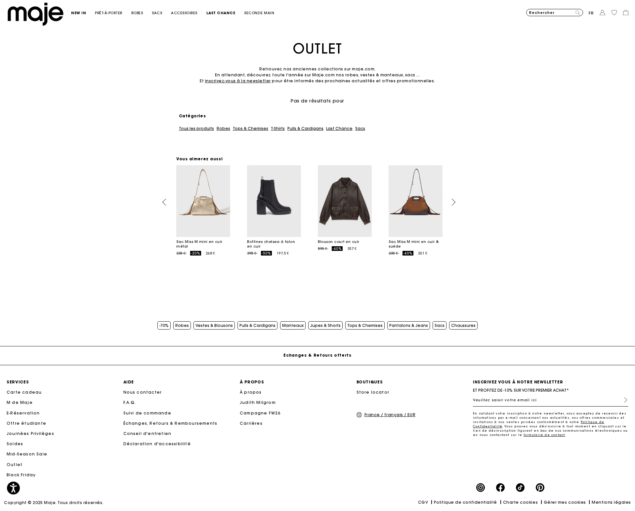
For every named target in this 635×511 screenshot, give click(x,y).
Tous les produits (196, 129)
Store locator (373, 392)
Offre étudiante (26, 423)
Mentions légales (611, 502)
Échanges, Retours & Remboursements (170, 423)
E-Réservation (23, 413)
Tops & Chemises (250, 129)
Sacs (360, 129)
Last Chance (339, 129)
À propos (251, 392)
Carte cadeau (24, 392)
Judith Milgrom (258, 402)
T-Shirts (278, 129)
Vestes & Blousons (214, 326)
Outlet (14, 464)
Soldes (15, 443)
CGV (423, 502)
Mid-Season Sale (27, 454)
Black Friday (21, 474)
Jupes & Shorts (325, 326)
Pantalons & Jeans (408, 326)
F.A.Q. (129, 402)
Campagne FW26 (260, 413)
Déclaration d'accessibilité (157, 443)
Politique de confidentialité (465, 502)
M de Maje (20, 402)
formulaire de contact (544, 435)
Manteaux (293, 326)
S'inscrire (623, 400)
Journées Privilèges (30, 433)
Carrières (251, 423)
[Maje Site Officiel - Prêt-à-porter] (35, 13)
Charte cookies (520, 502)
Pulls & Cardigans (305, 129)
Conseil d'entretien (147, 433)
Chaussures (463, 326)
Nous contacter (142, 392)
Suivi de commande (147, 413)
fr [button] (591, 13)
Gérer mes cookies (565, 502)
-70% (164, 326)
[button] (83, 13)
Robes (223, 129)
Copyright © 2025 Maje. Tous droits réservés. (54, 502)
